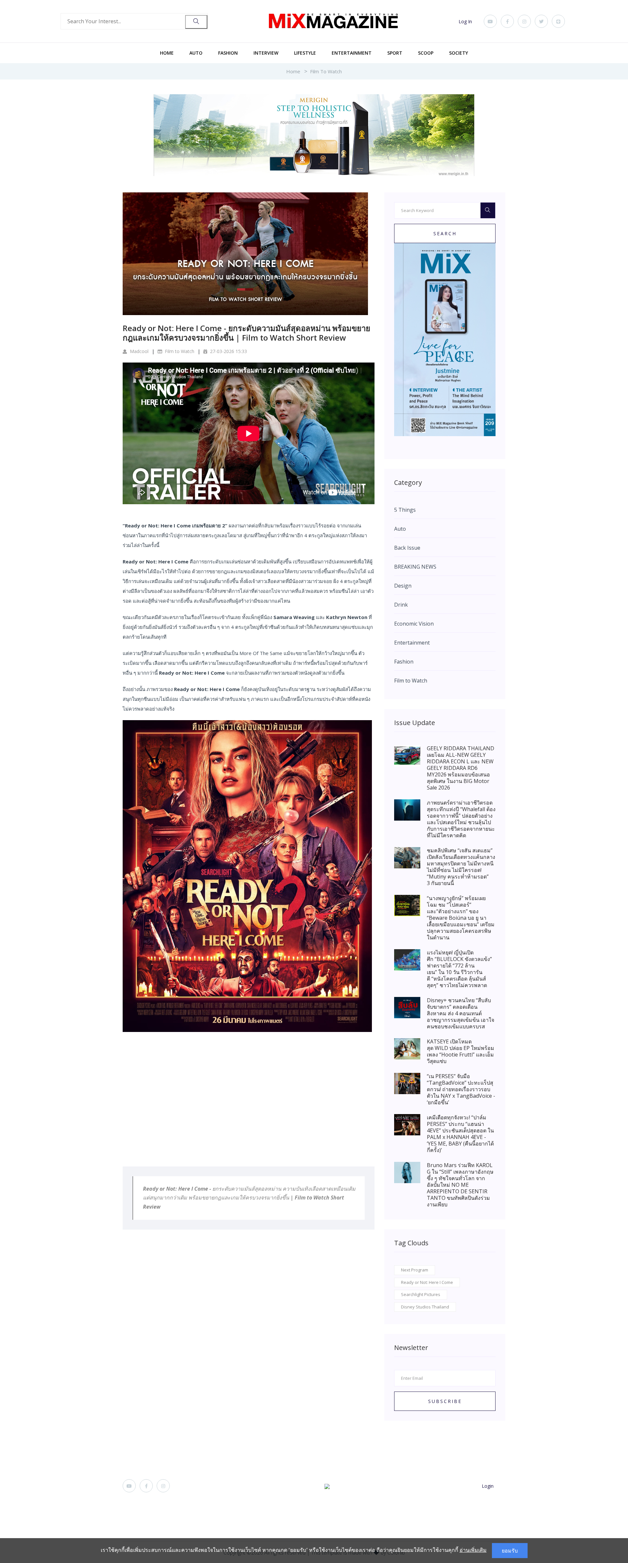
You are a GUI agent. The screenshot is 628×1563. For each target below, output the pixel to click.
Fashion (228, 53)
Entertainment (352, 53)
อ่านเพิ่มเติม (473, 1550)
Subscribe (445, 1401)
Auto (195, 53)
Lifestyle (305, 53)
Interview (265, 53)
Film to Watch (326, 71)
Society (458, 53)
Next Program (414, 1270)
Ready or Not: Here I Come (427, 1282)
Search (445, 233)
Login (488, 1486)
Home (167, 53)
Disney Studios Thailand (425, 1307)
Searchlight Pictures (420, 1294)
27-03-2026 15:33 (228, 351)
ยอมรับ (510, 1550)
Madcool (138, 351)
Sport (394, 53)
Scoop (425, 53)
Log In (465, 21)
